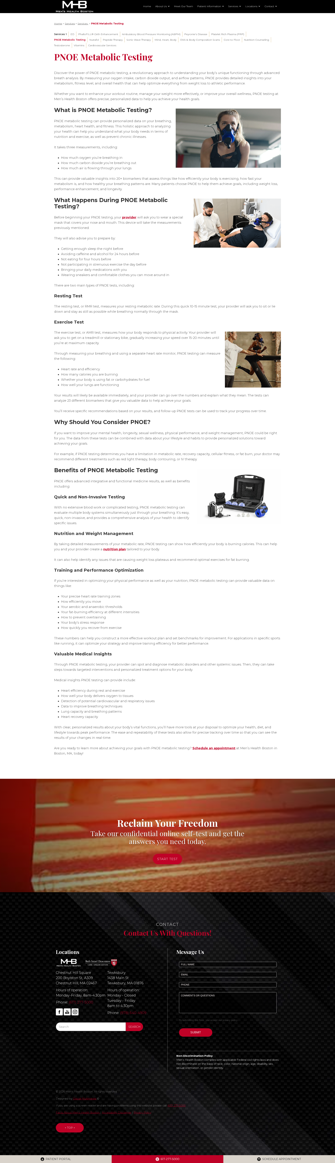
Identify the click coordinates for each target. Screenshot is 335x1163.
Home (147, 6)
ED (72, 34)
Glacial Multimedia (84, 1098)
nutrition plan (114, 549)
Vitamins (79, 45)
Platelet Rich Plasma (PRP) (227, 34)
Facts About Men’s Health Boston (78, 1112)
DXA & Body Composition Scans (200, 39)
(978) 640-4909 (133, 1013)
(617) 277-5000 (81, 1002)
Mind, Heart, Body (165, 39)
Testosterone (62, 45)
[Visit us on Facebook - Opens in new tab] (59, 1011)
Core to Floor (232, 39)
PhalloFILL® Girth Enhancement (98, 34)
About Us (161, 6)
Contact (269, 6)
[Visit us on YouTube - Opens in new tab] (67, 1011)
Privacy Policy (142, 1112)
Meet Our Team (183, 6)
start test (167, 859)
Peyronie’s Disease (195, 34)
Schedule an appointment (213, 748)
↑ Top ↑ (70, 1127)
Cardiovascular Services (102, 45)
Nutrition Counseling (256, 39)
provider (129, 217)
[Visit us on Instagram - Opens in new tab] (75, 1011)
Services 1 (60, 34)
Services (233, 6)
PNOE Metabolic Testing (69, 39)
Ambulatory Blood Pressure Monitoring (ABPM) (151, 34)
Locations (251, 6)
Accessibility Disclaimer (116, 1112)
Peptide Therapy (113, 39)
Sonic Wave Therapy (138, 39)
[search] (134, 1026)
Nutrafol (94, 39)
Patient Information (209, 6)
